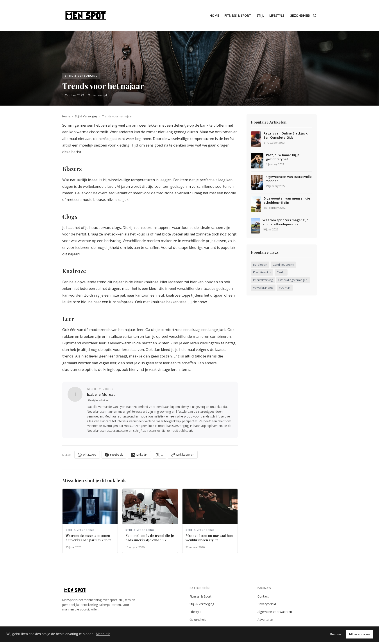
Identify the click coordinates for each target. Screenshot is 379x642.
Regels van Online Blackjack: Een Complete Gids (286, 135)
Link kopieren (185, 454)
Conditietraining (283, 265)
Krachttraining (262, 272)
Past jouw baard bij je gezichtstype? (283, 157)
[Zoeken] (315, 16)
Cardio (281, 272)
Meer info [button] (103, 634)
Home (214, 15)
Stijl (260, 15)
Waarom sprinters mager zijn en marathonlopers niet (285, 222)
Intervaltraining (263, 280)
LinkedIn (142, 454)
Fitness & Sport (237, 15)
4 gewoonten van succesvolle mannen (289, 179)
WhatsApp (90, 454)
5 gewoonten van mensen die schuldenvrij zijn (287, 200)
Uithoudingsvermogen (292, 280)
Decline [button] (335, 634)
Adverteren (265, 619)
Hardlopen (260, 265)
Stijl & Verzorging (86, 116)
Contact (263, 596)
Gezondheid (300, 15)
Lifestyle (276, 15)
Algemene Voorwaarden (274, 612)
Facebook (116, 454)
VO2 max (284, 288)
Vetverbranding (263, 288)
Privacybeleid (266, 604)
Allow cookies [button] (359, 634)
